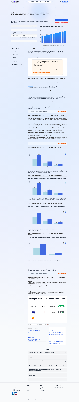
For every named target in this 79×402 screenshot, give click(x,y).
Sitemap (41, 392)
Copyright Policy (43, 390)
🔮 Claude (48, 324)
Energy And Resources (19, 10)
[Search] (60, 1)
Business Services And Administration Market (57, 339)
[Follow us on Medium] (62, 387)
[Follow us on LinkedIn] (60, 387)
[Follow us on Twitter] (58, 387)
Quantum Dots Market (32, 332)
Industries (27, 387)
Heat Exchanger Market (32, 342)
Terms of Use (42, 388)
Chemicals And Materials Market (54, 343)
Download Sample (61, 22)
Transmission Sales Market (33, 345)
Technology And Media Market (54, 330)
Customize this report (62, 111)
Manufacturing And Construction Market (56, 334)
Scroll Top (64, 399)
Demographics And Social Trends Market (56, 341)
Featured (27, 388)
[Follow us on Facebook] (55, 387)
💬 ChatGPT (31, 324)
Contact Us (28, 392)
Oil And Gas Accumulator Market (34, 330)
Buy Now (61, 20)
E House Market (31, 337)
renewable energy (31, 86)
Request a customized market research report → (41, 72)
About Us (27, 390)
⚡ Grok (45, 324)
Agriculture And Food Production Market (56, 336)
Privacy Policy (42, 387)
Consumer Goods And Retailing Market (56, 332)
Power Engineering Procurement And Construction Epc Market (34, 340)
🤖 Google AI (41, 324)
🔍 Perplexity (36, 324)
